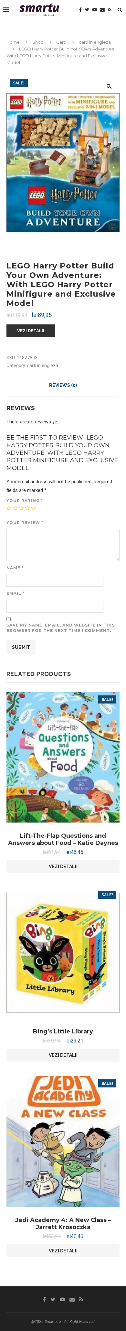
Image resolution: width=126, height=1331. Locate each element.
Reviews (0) (63, 385)
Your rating (24, 500)
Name (15, 567)
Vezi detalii (30, 330)
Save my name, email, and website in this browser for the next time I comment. (60, 628)
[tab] (63, 385)
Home (13, 42)
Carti (61, 42)
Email (15, 593)
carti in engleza (95, 42)
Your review (24, 522)
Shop (38, 42)
